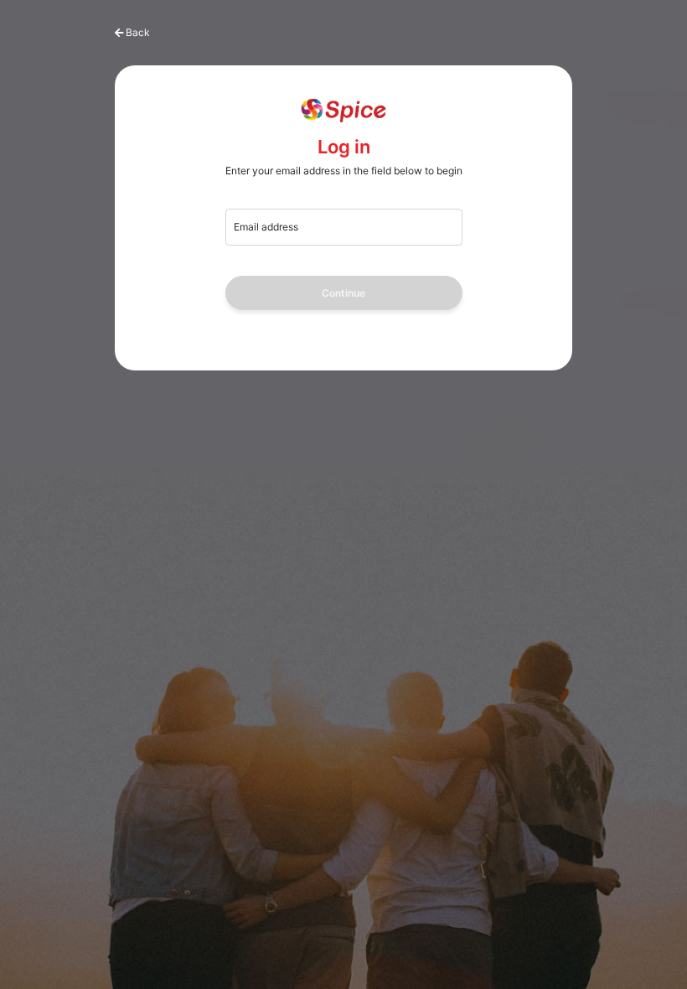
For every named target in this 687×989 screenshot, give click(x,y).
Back (138, 32)
